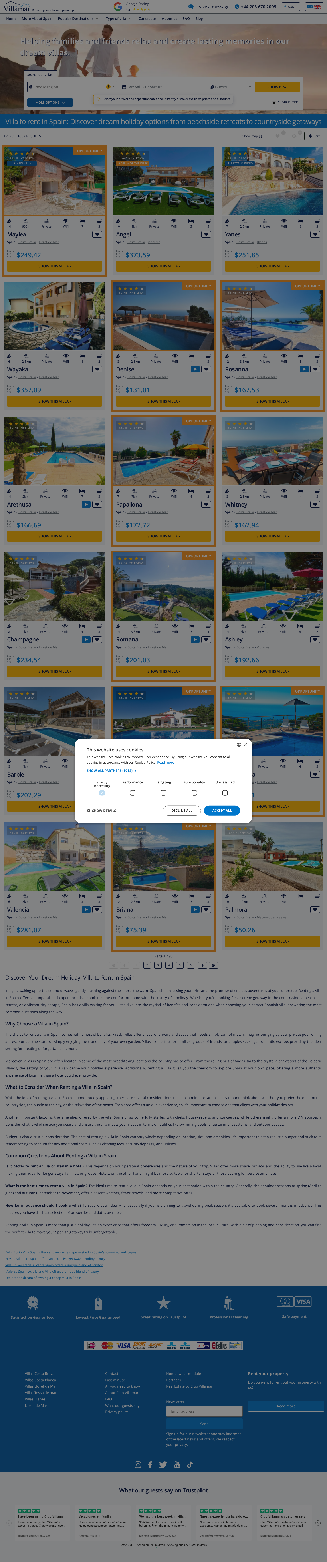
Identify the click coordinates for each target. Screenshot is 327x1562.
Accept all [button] (222, 810)
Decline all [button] (182, 810)
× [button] (245, 744)
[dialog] (163, 781)
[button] (163, 771)
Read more (165, 762)
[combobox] (239, 745)
